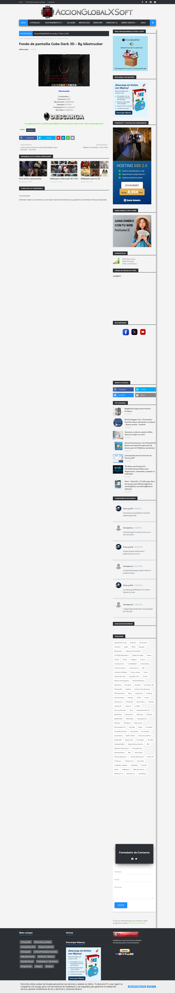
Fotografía (118, 689)
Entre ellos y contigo (43, 942)
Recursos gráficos (144, 736)
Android (133, 643)
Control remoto (120, 668)
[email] (154, 2)
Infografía (129, 702)
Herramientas (119, 698)
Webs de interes (138, 769)
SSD (129, 752)
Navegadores (142, 719)
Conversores (133, 668)
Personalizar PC (120, 727)
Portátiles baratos (120, 731)
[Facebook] (126, 335)
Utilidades (134, 765)
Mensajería (129, 714)
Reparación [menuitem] (84, 23)
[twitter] (146, 2)
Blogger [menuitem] (71, 23)
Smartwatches (119, 752)
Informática (140, 702)
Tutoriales (140, 761)
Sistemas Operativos (121, 748)
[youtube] (150, 2)
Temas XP (150, 757)
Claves (149, 655)
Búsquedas (118, 651)
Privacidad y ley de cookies (35, 2)
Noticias (117, 723)
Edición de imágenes (121, 681)
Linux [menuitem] (143, 23)
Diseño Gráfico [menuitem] (128, 23)
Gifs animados (119, 693)
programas (118, 736)
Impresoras (118, 702)
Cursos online (135, 672)
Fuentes (128, 689)
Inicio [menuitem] (23, 23)
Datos (146, 672)
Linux (131, 710)
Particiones (138, 723)
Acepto (151, 987)
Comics (142, 659)
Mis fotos (140, 714)
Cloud (125, 659)
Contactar (51, 2)
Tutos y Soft (128, 508)
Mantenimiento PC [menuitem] (53, 23)
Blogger (142, 647)
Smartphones (137, 748)
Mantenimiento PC (143, 710)
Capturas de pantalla (132, 651)
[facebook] (142, 2)
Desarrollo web (119, 676)
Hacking (149, 693)
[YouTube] (143, 335)
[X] (134, 335)
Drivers (145, 676)
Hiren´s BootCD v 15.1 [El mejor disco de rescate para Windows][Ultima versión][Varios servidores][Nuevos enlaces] (140, 485)
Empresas (117, 685)
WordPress (142, 774)
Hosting (130, 698)
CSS (143, 668)
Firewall (137, 685)
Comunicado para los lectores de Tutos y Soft (138, 456)
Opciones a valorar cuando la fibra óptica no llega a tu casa (138, 433)
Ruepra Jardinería (46, 947)
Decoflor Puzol (27, 961)
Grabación (139, 693)
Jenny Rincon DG (28, 947)
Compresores (119, 664)
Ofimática (127, 723)
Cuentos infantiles (120, 672)
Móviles (149, 714)
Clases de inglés (137, 655)
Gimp (130, 693)
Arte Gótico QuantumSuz (30, 178)
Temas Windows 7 (120, 757)
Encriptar (128, 685)
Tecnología (138, 752)
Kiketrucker (23, 49)
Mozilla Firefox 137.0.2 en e (45, 34)
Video (116, 769)
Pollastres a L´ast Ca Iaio (47, 961)
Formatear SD (149, 685)
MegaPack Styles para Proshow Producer (138, 409)
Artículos (117, 647)
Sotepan (49, 966)
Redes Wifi (118, 740)
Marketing (118, 714)
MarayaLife (25, 952)
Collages (133, 659)
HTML (139, 698)
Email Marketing (138, 681)
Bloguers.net (26, 966)
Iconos (146, 698)
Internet (151, 702)
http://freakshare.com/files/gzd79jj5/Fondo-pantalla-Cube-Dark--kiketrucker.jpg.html (64, 123)
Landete (137, 706)
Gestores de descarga (142, 689)
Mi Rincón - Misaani (46, 956)
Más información (137, 987)
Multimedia (118, 719)
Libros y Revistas (120, 710)
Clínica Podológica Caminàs (45, 952)
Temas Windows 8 (137, 757)
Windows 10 (118, 774)
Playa (140, 727)
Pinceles (132, 727)
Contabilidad (132, 664)
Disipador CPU (134, 676)
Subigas (38, 966)
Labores (128, 706)
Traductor (117, 761)
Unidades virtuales (120, 765)
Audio (126, 647)
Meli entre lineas (27, 956)
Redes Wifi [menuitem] (98, 23)
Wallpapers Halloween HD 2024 (64, 178)
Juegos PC (118, 706)
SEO (148, 744)
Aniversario (143, 643)
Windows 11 (130, 774)
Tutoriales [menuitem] (35, 23)
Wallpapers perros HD (90, 178)
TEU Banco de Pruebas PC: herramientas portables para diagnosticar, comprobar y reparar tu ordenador (140, 470)
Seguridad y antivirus (135, 744)
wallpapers (28, 38)
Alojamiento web (120, 643)
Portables (149, 727)
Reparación (129, 740)
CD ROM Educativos (121, 655)
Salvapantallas (119, 744)
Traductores (129, 761)
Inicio (21, 2)
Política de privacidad (136, 923)
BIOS (133, 647)
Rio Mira (151, 740)
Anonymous (128, 528)
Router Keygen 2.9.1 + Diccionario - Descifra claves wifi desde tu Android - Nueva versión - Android (140, 422)
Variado (144, 765)
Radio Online (130, 736)
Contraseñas (144, 664)
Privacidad (134, 731)
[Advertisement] (64, 277)
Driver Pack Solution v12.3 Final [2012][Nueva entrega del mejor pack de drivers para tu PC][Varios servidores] (140, 445)
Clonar (116, 659)
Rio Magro (140, 740)
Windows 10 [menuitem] (111, 23)
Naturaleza (130, 719)
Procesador (145, 731)
